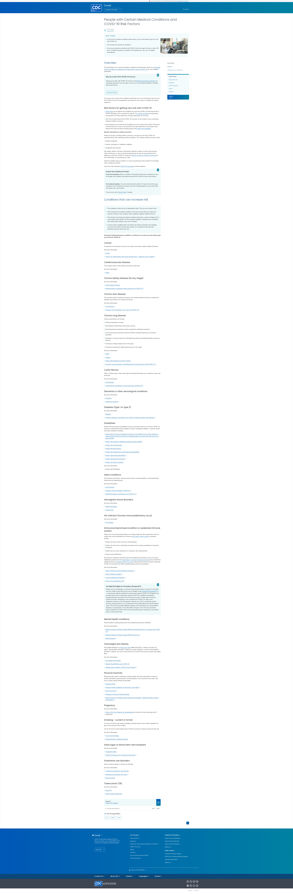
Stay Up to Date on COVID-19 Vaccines (144, 155)
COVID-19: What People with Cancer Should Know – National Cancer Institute (129, 257)
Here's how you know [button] (182, 1)
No (119, 817)
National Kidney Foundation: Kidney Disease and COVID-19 (123, 288)
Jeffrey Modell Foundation (113, 574)
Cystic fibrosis (109, 382)
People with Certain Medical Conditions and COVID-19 (144, 844)
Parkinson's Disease (111, 402)
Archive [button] (157, 876)
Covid (107, 5)
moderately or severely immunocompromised (136, 560)
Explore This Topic (111, 10)
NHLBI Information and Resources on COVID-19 (120, 494)
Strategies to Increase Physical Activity (117, 694)
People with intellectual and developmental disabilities (122, 452)
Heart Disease (109, 487)
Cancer (107, 253)
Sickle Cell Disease (111, 506)
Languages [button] (143, 876)
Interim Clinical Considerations (172, 838)
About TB (108, 790)
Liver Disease (109, 306)
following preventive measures (145, 81)
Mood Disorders (110, 638)
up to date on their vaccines (140, 536)
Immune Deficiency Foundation (114, 578)
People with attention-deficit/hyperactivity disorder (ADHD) (123, 442)
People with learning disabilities (115, 455)
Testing (170, 88)
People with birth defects (113, 448)
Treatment (171, 91)
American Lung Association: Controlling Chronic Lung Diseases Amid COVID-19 (130, 364)
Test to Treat (122, 192)
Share (158, 808)
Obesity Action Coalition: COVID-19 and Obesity (120, 667)
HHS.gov (190, 890)
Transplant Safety (110, 752)
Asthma (107, 357)
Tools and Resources (135, 858)
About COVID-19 (173, 79)
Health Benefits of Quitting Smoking (116, 739)
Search (187, 9)
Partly (113, 817)
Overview (169, 66)
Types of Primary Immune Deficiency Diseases (119, 571)
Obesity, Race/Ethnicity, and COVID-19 (117, 664)
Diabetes (108, 414)
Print (153, 808)
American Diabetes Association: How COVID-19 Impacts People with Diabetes (129, 418)
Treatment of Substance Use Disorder (117, 771)
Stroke (107, 273)
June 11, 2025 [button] (110, 31)
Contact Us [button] (98, 876)
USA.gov (196, 890)
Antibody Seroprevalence (171, 859)
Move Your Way (110, 691)
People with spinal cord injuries (115, 459)
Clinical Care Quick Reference (172, 844)
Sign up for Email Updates (138, 870)
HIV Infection (109, 522)
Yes (107, 817)
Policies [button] (129, 876)
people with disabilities (144, 129)
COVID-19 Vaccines (173, 85)
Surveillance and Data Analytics (173, 853)
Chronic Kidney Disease (112, 285)
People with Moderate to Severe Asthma (118, 361)
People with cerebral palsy (113, 445)
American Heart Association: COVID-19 (117, 491)
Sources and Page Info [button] (113, 808)
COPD (107, 354)
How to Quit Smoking (112, 736)
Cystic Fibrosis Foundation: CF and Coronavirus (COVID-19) (123, 386)
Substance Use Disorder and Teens (116, 774)
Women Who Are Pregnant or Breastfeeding (119, 712)
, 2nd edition (122, 687)
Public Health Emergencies (113, 794)
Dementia (108, 398)
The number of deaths (142, 113)
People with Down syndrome (114, 462)
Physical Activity (110, 684)
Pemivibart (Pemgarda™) (150, 591)
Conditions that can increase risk (175, 70)
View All (98, 850)
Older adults (109, 111)
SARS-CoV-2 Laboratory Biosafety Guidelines (176, 856)
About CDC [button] (114, 876)
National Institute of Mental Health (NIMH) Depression (122, 635)
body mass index (125, 647)
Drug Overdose (110, 778)
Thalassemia (109, 510)
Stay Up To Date (111, 92)
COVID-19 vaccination (127, 166)
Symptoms (171, 82)
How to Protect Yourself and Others (139, 855)
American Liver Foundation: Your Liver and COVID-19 (121, 310)
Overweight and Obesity (113, 660)
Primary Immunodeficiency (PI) (114, 581)
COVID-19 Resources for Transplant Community (120, 755)
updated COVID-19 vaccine (124, 562)
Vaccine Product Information (172, 841)
